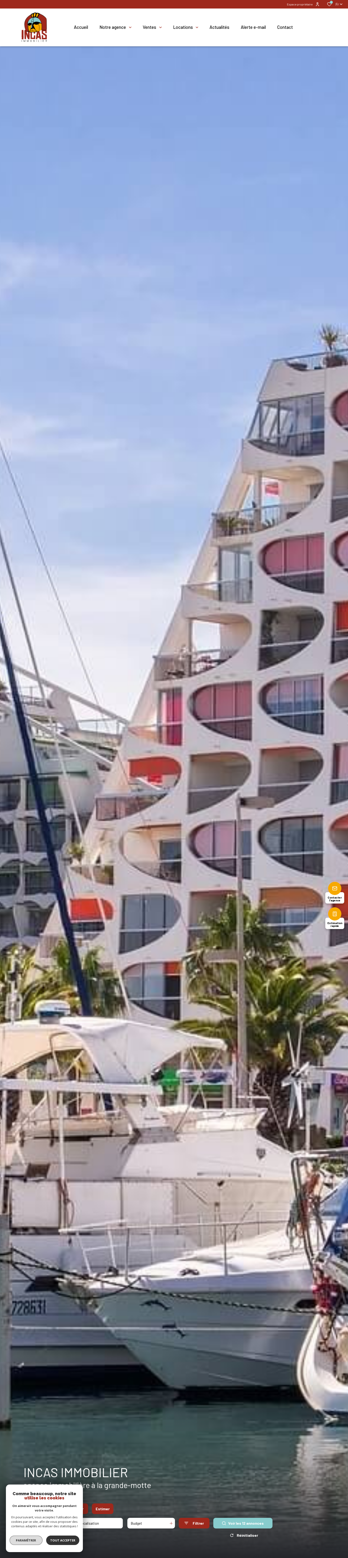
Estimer (103, 1508)
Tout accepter (62, 1540)
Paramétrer (26, 1540)
